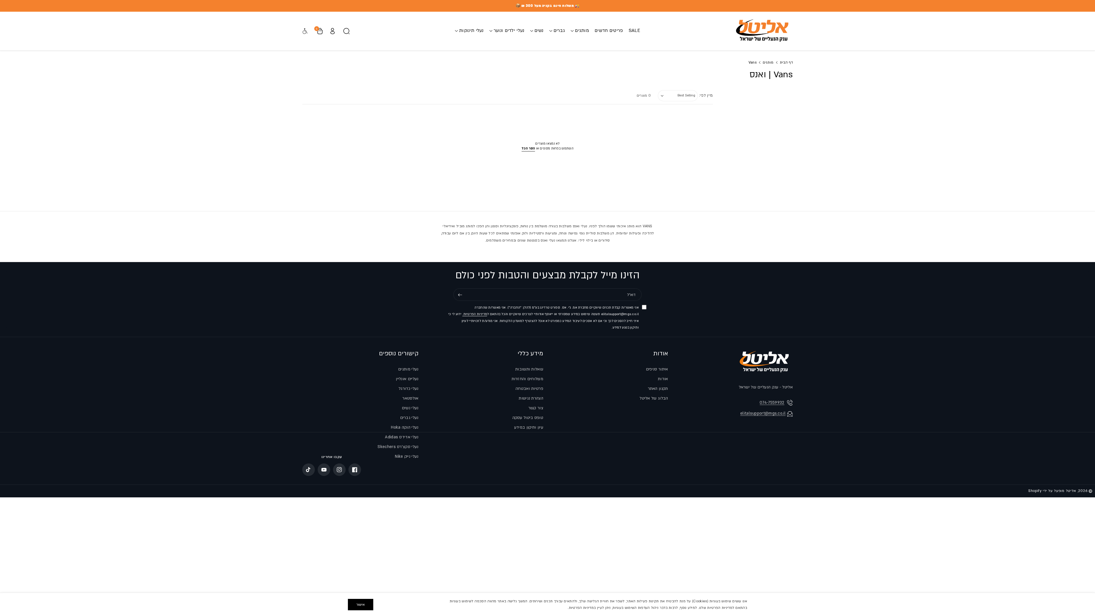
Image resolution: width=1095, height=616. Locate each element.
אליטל (1071, 491)
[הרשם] (460, 295)
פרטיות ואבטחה (529, 388)
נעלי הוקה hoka (404, 427)
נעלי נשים (410, 408)
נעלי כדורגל (408, 388)
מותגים (768, 62)
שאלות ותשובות (529, 369)
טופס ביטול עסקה (528, 417)
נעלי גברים (409, 417)
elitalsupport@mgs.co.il (763, 413)
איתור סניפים (657, 369)
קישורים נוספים (399, 353)
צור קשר (535, 408)
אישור (360, 604)
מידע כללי (530, 353)
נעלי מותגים (408, 369)
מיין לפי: (706, 95)
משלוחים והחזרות (528, 379)
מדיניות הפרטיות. (474, 314)
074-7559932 (772, 402)
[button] (580, 30)
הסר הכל (528, 148)
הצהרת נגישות (531, 398)
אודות (660, 353)
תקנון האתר (658, 388)
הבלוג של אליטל (654, 398)
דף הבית (786, 62)
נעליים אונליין (407, 379)
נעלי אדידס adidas (401, 437)
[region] (547, 604)
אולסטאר (410, 398)
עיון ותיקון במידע (528, 427)
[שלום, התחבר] (332, 31)
